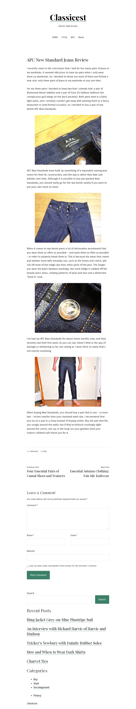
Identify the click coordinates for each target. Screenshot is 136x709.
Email (74, 535)
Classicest (68, 17)
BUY (73, 37)
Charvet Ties (37, 661)
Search (30, 593)
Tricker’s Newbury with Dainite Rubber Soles (64, 642)
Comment (32, 505)
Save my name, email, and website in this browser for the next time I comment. (63, 566)
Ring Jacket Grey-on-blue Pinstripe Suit (60, 619)
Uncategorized (41, 687)
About (81, 37)
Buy (45, 451)
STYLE (64, 37)
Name (30, 535)
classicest (34, 451)
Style (36, 683)
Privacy (37, 695)
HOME (55, 37)
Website (31, 551)
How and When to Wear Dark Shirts (56, 651)
